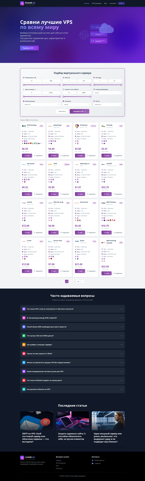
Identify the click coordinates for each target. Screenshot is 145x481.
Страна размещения (101, 89)
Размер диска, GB (30, 77)
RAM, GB (67, 77)
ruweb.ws (97, 463)
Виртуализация (30, 101)
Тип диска (68, 101)
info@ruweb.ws (99, 460)
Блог (105, 3)
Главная (86, 3)
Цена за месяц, (30, 89)
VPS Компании (96, 3)
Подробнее (39, 155)
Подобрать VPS (28, 48)
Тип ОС (97, 101)
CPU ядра (98, 77)
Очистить (62, 111)
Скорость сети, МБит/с (72, 89)
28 (78, 281)
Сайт (28, 155)
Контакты (113, 3)
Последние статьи (72, 405)
